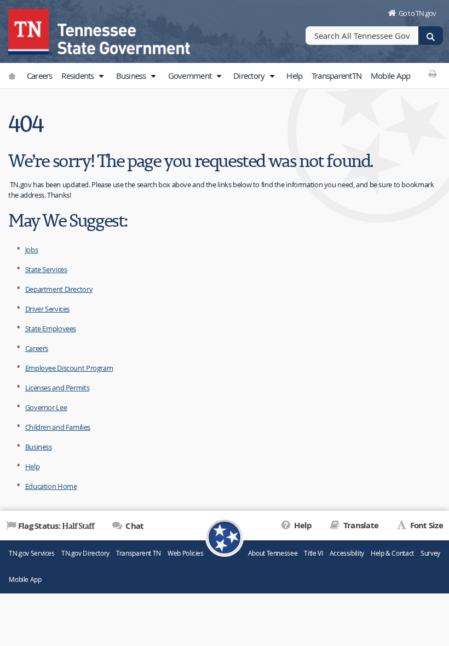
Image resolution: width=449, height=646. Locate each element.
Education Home (51, 486)
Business (132, 75)
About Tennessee (272, 553)
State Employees (50, 328)
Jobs (31, 250)
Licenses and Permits (57, 388)
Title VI (313, 553)
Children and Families (57, 427)
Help (294, 75)
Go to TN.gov (417, 13)
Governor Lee (46, 407)
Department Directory (59, 289)
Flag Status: (56, 525)
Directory (250, 75)
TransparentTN (336, 75)
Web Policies (186, 553)
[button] (101, 76)
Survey (430, 553)
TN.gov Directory (85, 553)
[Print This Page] (432, 73)
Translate (360, 525)
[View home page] (30, 30)
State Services (46, 269)
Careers (40, 75)
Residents (78, 75)
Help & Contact (392, 553)
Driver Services (47, 309)
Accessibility (347, 553)
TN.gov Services (31, 553)
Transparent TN (138, 553)
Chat (133, 526)
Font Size (425, 525)
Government (191, 75)
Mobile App (391, 75)
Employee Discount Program (69, 368)
